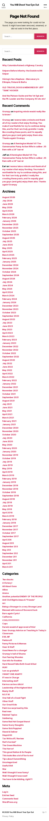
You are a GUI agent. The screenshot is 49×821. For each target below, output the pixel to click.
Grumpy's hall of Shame (14, 654)
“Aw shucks (7, 579)
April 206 (7, 540)
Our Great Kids (9, 704)
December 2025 (10, 224)
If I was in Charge (10, 677)
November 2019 (10, 455)
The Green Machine (12, 745)
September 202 (10, 553)
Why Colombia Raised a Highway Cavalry (22, 65)
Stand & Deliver (10, 732)
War (4, 769)
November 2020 (10, 431)
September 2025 (10, 234)
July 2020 (7, 438)
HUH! (4, 667)
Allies (5, 590)
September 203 (10, 546)
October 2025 (9, 231)
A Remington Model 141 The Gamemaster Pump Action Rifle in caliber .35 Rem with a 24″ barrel (24, 146)
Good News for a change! (14, 650)
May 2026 (7, 207)
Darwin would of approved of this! (18, 627)
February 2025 (9, 258)
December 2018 (10, 485)
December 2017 (10, 526)
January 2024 (9, 302)
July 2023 (7, 323)
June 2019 (7, 465)
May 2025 (7, 248)
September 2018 (10, 495)
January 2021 (9, 424)
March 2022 (8, 377)
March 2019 (8, 475)
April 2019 (7, 472)
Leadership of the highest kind (17, 688)
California (7, 617)
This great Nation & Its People (16, 752)
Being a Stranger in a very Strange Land (21, 606)
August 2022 (8, 360)
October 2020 (9, 434)
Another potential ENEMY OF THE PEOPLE (22, 596)
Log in (5, 792)
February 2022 (9, 380)
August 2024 (8, 278)
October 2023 (9, 312)
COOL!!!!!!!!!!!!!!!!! (10, 620)
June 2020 (7, 441)
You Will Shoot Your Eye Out (24, 5)
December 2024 (10, 265)
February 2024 (9, 299)
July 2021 (7, 404)
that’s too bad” (9, 742)
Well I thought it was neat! (14, 776)
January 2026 (9, 221)
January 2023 (9, 343)
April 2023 (7, 333)
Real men (6, 711)
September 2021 (10, 397)
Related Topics (9, 715)
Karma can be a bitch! (12, 684)
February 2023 (9, 340)
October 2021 (9, 394)
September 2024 (10, 275)
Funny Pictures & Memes (14, 643)
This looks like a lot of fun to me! (17, 755)
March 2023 (8, 336)
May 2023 (7, 329)
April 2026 (7, 211)
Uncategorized (9, 762)
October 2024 (9, 272)
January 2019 (9, 482)
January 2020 (9, 451)
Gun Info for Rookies (12, 660)
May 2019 (7, 468)
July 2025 (7, 241)
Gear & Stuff (8, 647)
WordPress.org (9, 802)
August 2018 (8, 499)
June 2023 (7, 326)
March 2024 (8, 295)
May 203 (6, 550)
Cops (5, 623)
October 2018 (9, 492)
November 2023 (10, 309)
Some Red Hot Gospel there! (16, 721)
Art (3, 603)
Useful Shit (7, 765)
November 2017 (10, 529)
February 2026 (9, 217)
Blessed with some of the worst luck (19, 610)
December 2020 (10, 428)
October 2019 (9, 458)
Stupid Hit (7, 735)
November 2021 (10, 390)
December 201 (9, 557)
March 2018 (8, 516)
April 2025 (7, 251)
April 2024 (7, 292)
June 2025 (7, 245)
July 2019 (7, 462)
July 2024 (7, 282)
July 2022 (7, 363)
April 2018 (7, 512)
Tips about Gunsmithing (14, 759)
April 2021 (7, 414)
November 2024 (10, 268)
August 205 (8, 543)
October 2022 (9, 353)
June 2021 (7, 407)
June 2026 (7, 204)
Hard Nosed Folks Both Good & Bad (19, 664)
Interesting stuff (10, 681)
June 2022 (7, 367)
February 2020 (9, 448)
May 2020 (7, 445)
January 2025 (9, 262)
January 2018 (9, 523)
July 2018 (7, 502)
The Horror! (8, 749)
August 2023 (8, 319)
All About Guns (9, 586)
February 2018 (9, 519)
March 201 (7, 567)
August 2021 (8, 401)
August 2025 (8, 238)
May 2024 (7, 289)
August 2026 (8, 197)
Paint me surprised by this (15, 708)
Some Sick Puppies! (12, 728)
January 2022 (9, 384)
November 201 (9, 560)
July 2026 (7, 200)
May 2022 (7, 370)
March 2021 (8, 417)
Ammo (5, 593)
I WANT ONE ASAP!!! (12, 674)
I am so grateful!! (10, 671)
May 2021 (7, 411)
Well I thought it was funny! (15, 772)
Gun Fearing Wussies (12, 657)
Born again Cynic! (11, 613)
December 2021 (10, 387)
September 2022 (10, 356)
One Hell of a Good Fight (14, 698)
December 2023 (10, 306)
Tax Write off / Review (13, 738)
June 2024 (7, 285)
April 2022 (7, 373)
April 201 (6, 563)
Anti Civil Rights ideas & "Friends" (18, 600)
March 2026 (8, 214)
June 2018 (7, 506)
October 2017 (9, 533)
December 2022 (10, 346)
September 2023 (10, 316)
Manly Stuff (8, 691)
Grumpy (6, 111)
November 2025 (10, 228)
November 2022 (10, 350)
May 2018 (7, 509)
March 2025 (8, 255)
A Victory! (7, 583)
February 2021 (9, 421)
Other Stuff (7, 701)
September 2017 (10, 536)
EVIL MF (6, 637)
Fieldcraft (7, 640)
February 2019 (9, 479)
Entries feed (8, 795)
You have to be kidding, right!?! (17, 779)
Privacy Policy (8, 816)
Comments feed (10, 798)
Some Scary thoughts (13, 725)
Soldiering (7, 718)
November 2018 (10, 489)
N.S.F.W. (6, 694)
